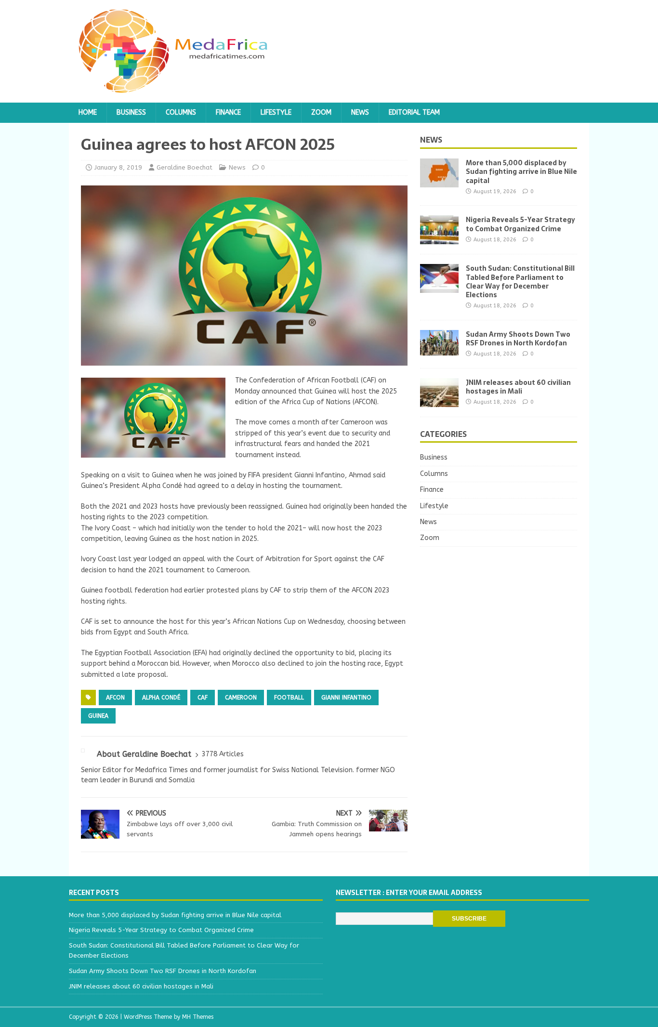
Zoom (321, 112)
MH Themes (197, 1017)
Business (131, 112)
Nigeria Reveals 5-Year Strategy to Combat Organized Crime (520, 224)
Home (88, 112)
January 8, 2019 (118, 167)
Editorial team (414, 112)
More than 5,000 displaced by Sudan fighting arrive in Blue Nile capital (521, 171)
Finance (228, 112)
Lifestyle (276, 112)
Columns (181, 112)
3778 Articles (223, 754)
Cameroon (241, 697)
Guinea (98, 715)
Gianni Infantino (346, 697)
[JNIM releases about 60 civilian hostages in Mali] (439, 401)
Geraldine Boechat (184, 167)
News (360, 112)
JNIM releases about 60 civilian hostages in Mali (518, 386)
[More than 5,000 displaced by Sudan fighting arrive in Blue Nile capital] (439, 182)
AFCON (115, 697)
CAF (202, 697)
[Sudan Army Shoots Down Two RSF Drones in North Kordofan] (439, 349)
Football (289, 697)
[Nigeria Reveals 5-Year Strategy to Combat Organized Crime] (439, 239)
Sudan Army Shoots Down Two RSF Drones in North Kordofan (518, 338)
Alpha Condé (161, 697)
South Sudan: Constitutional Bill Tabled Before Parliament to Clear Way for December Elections (520, 281)
